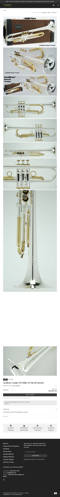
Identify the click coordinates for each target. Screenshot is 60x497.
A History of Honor (8, 462)
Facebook (43, 12)
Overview (6, 409)
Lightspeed (7, 494)
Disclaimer (6, 449)
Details (5, 416)
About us (5, 443)
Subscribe (35, 455)
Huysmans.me (18, 494)
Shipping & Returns (8, 457)
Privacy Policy (7, 451)
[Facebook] (3, 480)
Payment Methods (8, 454)
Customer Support (8, 459)
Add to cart (30, 394)
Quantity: (5, 390)
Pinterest (54, 12)
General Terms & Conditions (11, 446)
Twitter (49, 12)
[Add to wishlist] (55, 386)
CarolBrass (10, 379)
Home (4, 10)
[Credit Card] (55, 494)
